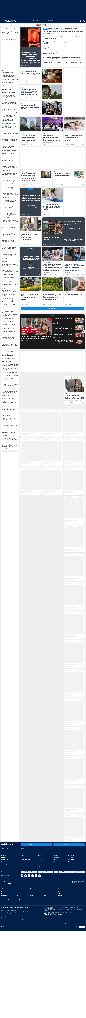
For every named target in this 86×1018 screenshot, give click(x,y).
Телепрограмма (38, 18)
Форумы (31, 18)
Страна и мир (71, 469)
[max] (32, 490)
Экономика (71, 474)
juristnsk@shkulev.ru (32, 533)
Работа (55, 474)
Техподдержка (4, 476)
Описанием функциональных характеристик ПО (53, 528)
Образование (41, 480)
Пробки (43, 21)
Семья (54, 480)
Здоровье (23, 480)
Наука (39, 476)
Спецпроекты (71, 476)
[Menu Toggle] (2, 21)
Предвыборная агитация (7, 478)
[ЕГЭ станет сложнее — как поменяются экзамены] (74, 284)
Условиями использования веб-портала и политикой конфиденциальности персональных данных (63, 529)
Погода (26, 18)
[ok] (29, 490)
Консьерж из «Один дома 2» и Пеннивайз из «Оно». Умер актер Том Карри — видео (63, 341)
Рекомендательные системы (49, 536)
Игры (62, 18)
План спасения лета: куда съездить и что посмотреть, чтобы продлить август (63, 173)
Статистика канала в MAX (7, 480)
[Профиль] (83, 21)
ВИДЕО (52, 316)
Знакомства (20, 18)
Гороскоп (49, 18)
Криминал (40, 467)
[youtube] (39, 490)
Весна (22, 469)
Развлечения (56, 476)
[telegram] (22, 490)
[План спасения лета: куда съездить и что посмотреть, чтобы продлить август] (79, 174)
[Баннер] (41, 25)
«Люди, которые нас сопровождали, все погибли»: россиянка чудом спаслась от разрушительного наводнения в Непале (63, 334)
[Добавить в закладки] (39, 66)
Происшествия (56, 471)
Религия (55, 478)
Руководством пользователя (49, 527)
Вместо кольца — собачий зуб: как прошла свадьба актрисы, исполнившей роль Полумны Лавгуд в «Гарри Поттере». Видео (63, 327)
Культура (40, 469)
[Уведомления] (80, 21)
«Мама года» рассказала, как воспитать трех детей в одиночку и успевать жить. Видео (36, 337)
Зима (39, 465)
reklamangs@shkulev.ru (48, 522)
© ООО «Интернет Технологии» (7, 541)
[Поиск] (77, 21)
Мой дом (40, 474)
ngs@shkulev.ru (16, 532)
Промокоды (13, 18)
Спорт (69, 465)
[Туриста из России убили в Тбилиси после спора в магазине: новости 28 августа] (30, 284)
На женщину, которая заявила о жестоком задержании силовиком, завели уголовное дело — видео (63, 320)
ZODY (65, 18)
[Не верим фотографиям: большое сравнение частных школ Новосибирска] (30, 224)
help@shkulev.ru (10, 534)
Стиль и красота (72, 467)
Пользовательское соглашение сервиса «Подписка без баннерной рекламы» (58, 538)
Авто (22, 465)
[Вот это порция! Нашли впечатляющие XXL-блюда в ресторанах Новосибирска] (52, 76)
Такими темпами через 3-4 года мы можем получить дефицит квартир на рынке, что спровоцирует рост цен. (30, 198)
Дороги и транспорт (25, 474)
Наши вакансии (5, 474)
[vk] (25, 490)
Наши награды (4, 471)
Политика (55, 469)
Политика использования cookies (50, 534)
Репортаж (74, 377)
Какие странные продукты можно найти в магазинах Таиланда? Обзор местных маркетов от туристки (31, 257)
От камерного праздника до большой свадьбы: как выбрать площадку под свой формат (30, 106)
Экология (70, 471)
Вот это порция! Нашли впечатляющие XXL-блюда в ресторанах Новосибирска (30, 73)
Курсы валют (56, 18)
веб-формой (23, 534)
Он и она (55, 465)
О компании (4, 469)
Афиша (44, 18)
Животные (23, 478)
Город (22, 471)
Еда (21, 476)
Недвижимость (5, 18)
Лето (39, 471)
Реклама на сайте (5, 465)
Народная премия (72, 478)
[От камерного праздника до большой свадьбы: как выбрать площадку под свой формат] (52, 108)
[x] (36, 490)
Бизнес (22, 467)
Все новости (10, 28)
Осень (54, 467)
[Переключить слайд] (83, 331)
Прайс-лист (4, 467)
